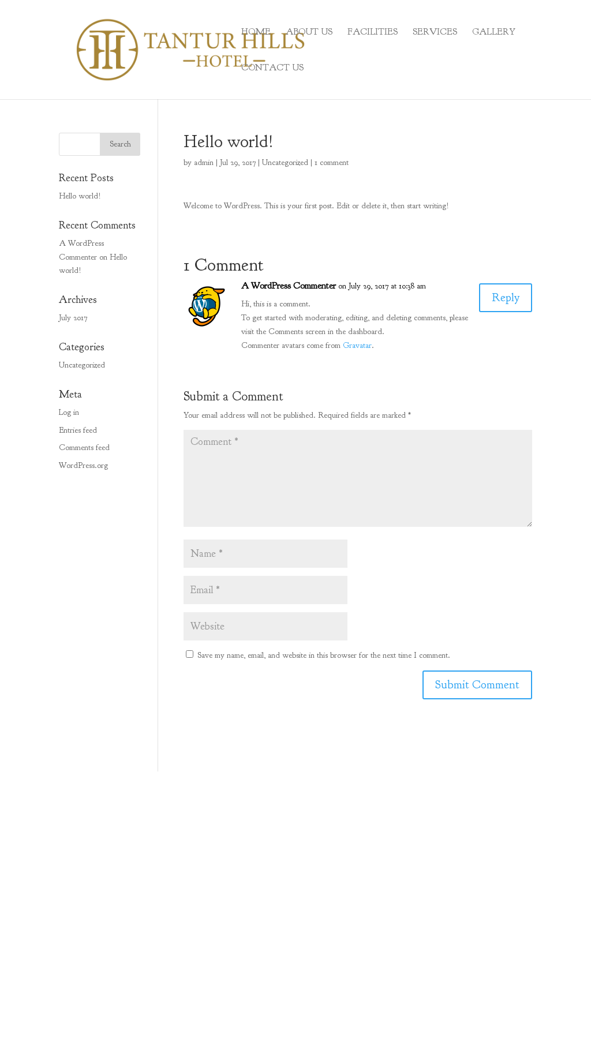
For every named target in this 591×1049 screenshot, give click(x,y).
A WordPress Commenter (288, 285)
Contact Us (272, 68)
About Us (309, 33)
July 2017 (73, 318)
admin (204, 162)
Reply (505, 297)
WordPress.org (83, 465)
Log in (69, 412)
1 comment (332, 162)
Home (256, 33)
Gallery (493, 33)
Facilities (372, 33)
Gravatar (357, 345)
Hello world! (80, 196)
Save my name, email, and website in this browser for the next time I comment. (323, 655)
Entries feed (78, 430)
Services (435, 33)
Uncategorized (285, 162)
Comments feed (84, 447)
